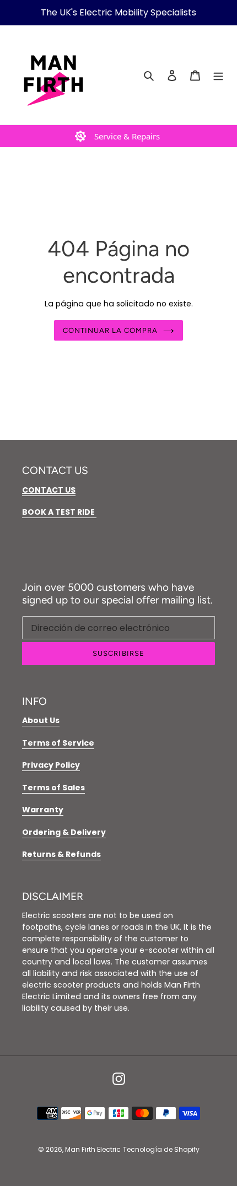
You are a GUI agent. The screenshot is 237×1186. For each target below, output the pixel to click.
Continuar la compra (110, 330)
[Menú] (218, 75)
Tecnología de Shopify (161, 1149)
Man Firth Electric (93, 1149)
